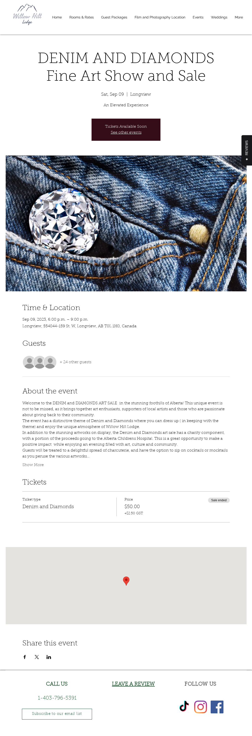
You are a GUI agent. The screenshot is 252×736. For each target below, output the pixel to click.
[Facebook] (217, 707)
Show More (33, 465)
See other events (126, 133)
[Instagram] (200, 707)
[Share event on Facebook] (24, 657)
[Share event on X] (36, 657)
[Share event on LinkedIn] (49, 657)
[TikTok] (184, 707)
